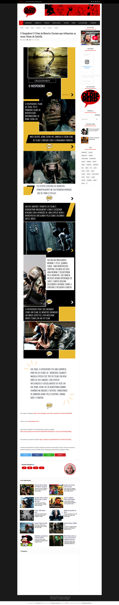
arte (82, 167)
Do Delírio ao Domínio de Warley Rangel (94, 138)
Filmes (83, 164)
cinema (83, 174)
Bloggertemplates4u (86, 603)
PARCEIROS (93, 23)
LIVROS (73, 23)
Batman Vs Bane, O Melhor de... (70, 524)
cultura (93, 177)
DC (91, 167)
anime (83, 183)
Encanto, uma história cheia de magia (69, 486)
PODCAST (46, 23)
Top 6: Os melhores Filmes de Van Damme (69, 498)
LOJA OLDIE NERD (83, 23)
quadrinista (95, 164)
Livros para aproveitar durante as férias (34, 1)
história (83, 180)
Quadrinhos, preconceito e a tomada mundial (41, 537)
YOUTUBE (66, 23)
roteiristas (89, 164)
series (95, 167)
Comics (83, 161)
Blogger (67, 598)
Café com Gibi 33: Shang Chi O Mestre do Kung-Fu (41, 486)
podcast (90, 152)
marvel (86, 167)
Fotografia (89, 180)
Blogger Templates (55, 603)
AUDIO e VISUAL (57, 23)
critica (83, 177)
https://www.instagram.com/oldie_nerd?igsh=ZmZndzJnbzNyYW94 (53, 413)
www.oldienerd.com (33, 421)
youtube (91, 155)
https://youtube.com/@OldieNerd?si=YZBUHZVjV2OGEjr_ (55, 439)
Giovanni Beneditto (27, 464)
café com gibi (85, 158)
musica (88, 174)
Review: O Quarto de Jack (41, 523)
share (49, 454)
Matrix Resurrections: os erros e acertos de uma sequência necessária (70, 537)
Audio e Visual (95, 174)
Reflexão (89, 161)
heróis (92, 170)
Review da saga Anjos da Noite (70, 511)
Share (37, 454)
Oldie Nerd (38, 603)
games (94, 180)
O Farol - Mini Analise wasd (40, 511)
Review (94, 161)
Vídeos (88, 177)
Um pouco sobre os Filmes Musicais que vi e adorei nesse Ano (41, 499)
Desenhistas (92, 158)
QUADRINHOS (28, 23)
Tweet (26, 454)
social (83, 170)
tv (86, 183)
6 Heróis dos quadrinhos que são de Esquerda (94, 129)
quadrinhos (84, 152)
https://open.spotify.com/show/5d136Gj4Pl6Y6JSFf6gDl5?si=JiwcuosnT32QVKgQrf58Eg (45, 431)
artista (87, 170)
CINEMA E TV (38, 23)
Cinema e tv (84, 155)
